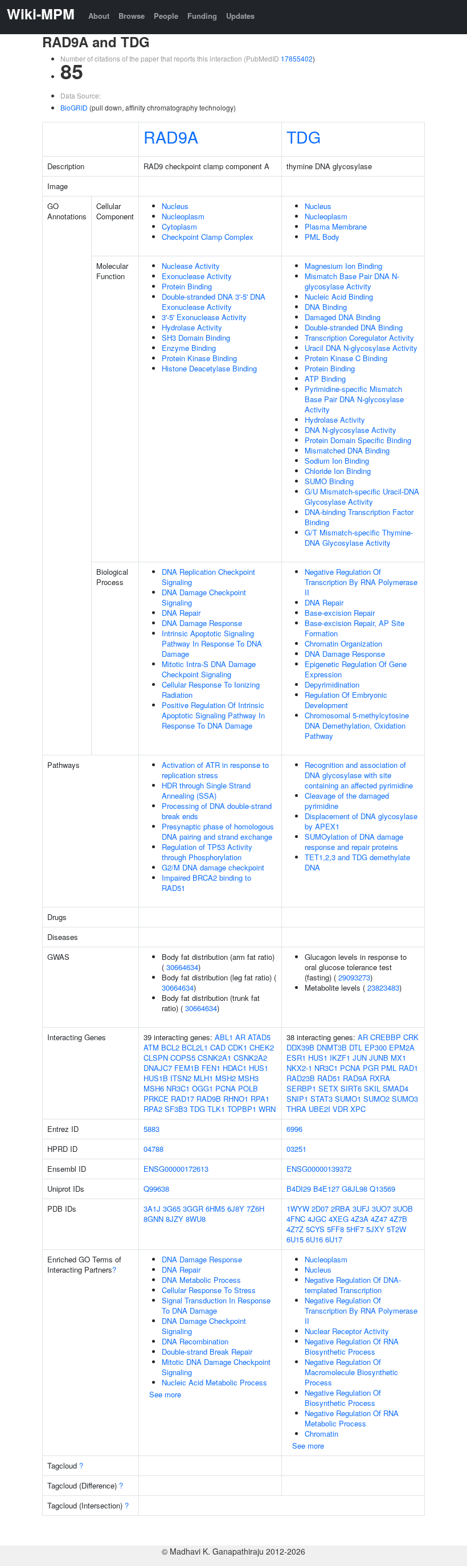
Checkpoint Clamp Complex (207, 236)
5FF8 (335, 1229)
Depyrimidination (332, 684)
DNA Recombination (195, 1341)
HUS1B (156, 1078)
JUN (360, 1057)
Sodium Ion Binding (337, 460)
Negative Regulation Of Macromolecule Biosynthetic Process (351, 1372)
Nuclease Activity (191, 265)
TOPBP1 (241, 1108)
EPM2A (402, 1047)
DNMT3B (332, 1047)
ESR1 (296, 1057)
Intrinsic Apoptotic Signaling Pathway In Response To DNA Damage (212, 643)
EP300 (375, 1047)
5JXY (375, 1229)
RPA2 (153, 1108)
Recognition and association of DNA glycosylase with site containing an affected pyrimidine (359, 775)
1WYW (297, 1208)
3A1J (152, 1208)
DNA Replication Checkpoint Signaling (208, 576)
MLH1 (203, 1078)
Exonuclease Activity (197, 276)
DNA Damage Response (202, 623)
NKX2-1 (299, 1067)
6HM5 (215, 1208)
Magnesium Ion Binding (343, 265)
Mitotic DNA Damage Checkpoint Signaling (216, 1366)
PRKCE (156, 1098)
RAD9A (171, 136)
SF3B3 (176, 1108)
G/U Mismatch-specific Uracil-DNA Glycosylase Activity (362, 496)
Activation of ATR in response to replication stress (215, 769)
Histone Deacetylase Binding (209, 368)
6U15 (295, 1239)
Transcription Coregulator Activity (359, 337)
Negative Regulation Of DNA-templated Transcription (353, 1284)
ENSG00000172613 (176, 1168)
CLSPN (156, 1057)
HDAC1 (235, 1067)
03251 (296, 1148)
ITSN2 (180, 1078)
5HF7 (355, 1229)
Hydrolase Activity (192, 327)
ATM (151, 1047)
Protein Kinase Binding (199, 358)
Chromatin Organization (343, 643)
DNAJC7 (158, 1067)
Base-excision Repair (340, 612)
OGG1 (202, 1088)
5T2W (396, 1229)
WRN (267, 1108)
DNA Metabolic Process (201, 1279)
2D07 (320, 1208)
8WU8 (196, 1218)
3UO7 (381, 1208)
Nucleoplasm (183, 216)
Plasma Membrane (336, 226)
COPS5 (182, 1057)
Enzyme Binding (189, 347)
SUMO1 (348, 1098)
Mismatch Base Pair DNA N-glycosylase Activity (352, 281)
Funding (202, 15)
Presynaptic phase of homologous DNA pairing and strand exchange (218, 831)
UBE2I (319, 1108)
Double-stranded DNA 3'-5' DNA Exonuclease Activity (213, 301)
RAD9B (208, 1098)
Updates (240, 15)
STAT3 (321, 1098)
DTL (355, 1047)
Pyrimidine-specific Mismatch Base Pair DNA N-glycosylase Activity (354, 399)
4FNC (295, 1218)
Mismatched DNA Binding (347, 450)
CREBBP (385, 1037)
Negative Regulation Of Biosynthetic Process (343, 1397)
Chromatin (321, 1433)
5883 (151, 1128)
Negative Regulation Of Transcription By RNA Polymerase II (361, 582)
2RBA (340, 1208)
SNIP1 (297, 1098)
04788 (153, 1148)
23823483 (383, 987)
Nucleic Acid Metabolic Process (214, 1382)
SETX (328, 1088)
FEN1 (211, 1067)
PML (388, 1067)
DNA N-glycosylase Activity (350, 429)
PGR (371, 1067)
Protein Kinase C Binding (346, 358)
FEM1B (186, 1067)
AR (240, 1037)
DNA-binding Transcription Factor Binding (359, 517)
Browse (131, 15)
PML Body (322, 236)
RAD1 (408, 1067)
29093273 (354, 977)
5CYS (315, 1229)
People (166, 15)
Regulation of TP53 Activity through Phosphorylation (207, 851)
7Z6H (255, 1208)
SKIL (372, 1088)
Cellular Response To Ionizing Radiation (211, 689)
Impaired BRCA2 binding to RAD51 (206, 882)
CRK (411, 1037)
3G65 (172, 1208)
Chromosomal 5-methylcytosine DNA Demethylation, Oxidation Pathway (357, 725)
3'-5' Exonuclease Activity (204, 317)
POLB (248, 1088)
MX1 (398, 1057)
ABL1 (224, 1037)
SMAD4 (395, 1088)
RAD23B (300, 1078)
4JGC (317, 1218)
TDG (303, 136)
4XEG (339, 1218)
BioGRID (74, 107)
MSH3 (248, 1078)
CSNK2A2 (250, 1057)
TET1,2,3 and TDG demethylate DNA (357, 862)
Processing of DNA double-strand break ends (217, 810)
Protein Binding (187, 286)
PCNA (225, 1088)
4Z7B (398, 1218)
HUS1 (258, 1067)
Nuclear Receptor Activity (347, 1331)
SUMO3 (405, 1098)
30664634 (182, 967)
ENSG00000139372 (318, 1168)
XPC (358, 1108)
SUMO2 (376, 1098)
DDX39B (300, 1047)
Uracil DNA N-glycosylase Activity (361, 347)
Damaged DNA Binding (342, 317)
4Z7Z (295, 1229)
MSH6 (154, 1088)
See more (165, 1394)
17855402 (297, 58)
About (98, 15)
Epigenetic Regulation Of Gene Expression (356, 669)
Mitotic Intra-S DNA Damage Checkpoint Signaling (209, 669)
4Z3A (359, 1218)
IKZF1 (340, 1057)
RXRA (380, 1078)
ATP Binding (325, 378)
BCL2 (170, 1047)
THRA (296, 1108)
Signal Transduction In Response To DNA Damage (216, 1305)
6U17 (333, 1239)
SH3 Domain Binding (196, 337)
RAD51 (329, 1078)
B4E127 (326, 1188)
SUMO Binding (329, 481)
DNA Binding (326, 306)
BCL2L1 (195, 1047)
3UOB (403, 1208)
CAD (218, 1047)
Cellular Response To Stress (209, 1290)
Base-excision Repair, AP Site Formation (354, 628)
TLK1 (216, 1108)
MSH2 (225, 1078)
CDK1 (237, 1047)
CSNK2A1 (214, 1057)
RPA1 (260, 1098)
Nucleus (175, 206)
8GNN (153, 1218)
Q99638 (156, 1188)
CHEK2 (261, 1047)
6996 (294, 1128)
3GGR (193, 1208)
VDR (340, 1108)
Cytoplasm (179, 226)
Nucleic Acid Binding (339, 296)
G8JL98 (354, 1188)
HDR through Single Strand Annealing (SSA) (206, 790)
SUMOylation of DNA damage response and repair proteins (354, 841)
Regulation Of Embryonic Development (346, 699)
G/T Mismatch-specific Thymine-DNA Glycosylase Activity (359, 537)
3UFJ (361, 1208)
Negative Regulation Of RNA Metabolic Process (352, 1418)
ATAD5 (259, 1037)
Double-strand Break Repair (207, 1351)
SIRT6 (351, 1088)
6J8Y (235, 1208)
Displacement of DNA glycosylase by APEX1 (361, 821)
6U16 (314, 1239)
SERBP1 (301, 1088)
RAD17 (182, 1098)
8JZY (174, 1218)
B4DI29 (298, 1188)
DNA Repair (181, 612)
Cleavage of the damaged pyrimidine (347, 800)
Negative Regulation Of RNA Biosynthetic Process (352, 1346)
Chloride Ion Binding (338, 470)
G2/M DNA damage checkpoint (213, 867)
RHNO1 (235, 1098)
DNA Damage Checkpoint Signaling (204, 597)
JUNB (378, 1057)
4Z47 (379, 1218)
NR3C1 (178, 1088)
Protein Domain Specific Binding (358, 440)
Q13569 (382, 1188)
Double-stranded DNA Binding (354, 327)
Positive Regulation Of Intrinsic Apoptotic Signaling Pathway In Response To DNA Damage (213, 715)
